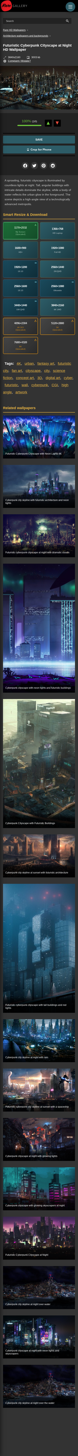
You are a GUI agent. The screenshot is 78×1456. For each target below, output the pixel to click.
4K (19, 364)
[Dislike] (57, 123)
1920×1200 (20, 267)
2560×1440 (57, 267)
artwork (21, 392)
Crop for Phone (41, 149)
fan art (17, 371)
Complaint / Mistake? (19, 61)
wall (25, 385)
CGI (55, 385)
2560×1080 (57, 286)
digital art (53, 378)
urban (29, 364)
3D (39, 378)
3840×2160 (57, 305)
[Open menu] (70, 7)
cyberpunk (39, 385)
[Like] (48, 123)
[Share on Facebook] (25, 165)
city (46, 371)
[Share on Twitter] (34, 165)
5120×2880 (57, 323)
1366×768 (57, 228)
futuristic (11, 385)
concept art (25, 378)
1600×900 (20, 247)
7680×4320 (20, 342)
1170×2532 (20, 227)
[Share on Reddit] (52, 165)
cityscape (33, 371)
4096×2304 (20, 323)
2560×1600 (20, 286)
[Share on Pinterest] (43, 165)
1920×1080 (57, 247)
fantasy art (45, 364)
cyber (68, 378)
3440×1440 (20, 305)
